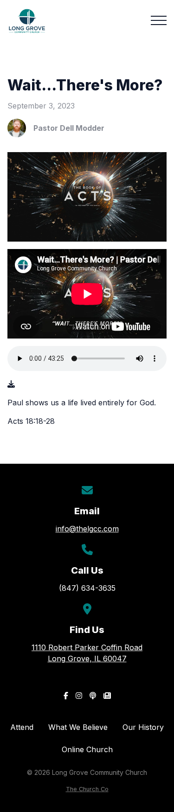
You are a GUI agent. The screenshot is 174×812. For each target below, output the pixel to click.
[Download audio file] (11, 384)
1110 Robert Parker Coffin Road (87, 653)
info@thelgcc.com (87, 528)
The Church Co (87, 789)
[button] (159, 20)
